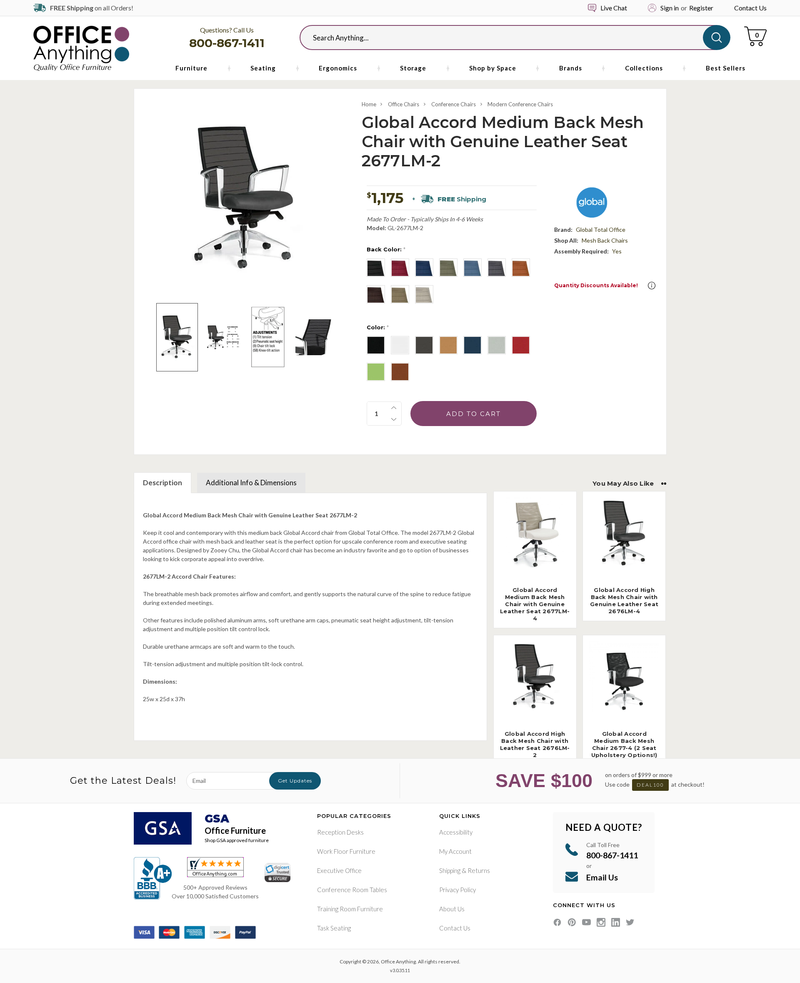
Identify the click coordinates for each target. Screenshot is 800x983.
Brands (570, 68)
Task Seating (334, 928)
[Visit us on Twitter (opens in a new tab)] (630, 922)
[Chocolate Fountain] (376, 294)
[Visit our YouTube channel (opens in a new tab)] (586, 922)
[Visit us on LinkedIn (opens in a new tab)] (615, 922)
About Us (452, 909)
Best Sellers (725, 68)
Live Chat (613, 8)
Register (701, 8)
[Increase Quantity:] (393, 408)
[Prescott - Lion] (448, 345)
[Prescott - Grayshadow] (424, 345)
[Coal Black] (376, 267)
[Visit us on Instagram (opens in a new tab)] (601, 922)
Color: (378, 327)
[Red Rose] (400, 267)
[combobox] (508, 37)
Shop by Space (492, 68)
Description (162, 482)
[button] (651, 285)
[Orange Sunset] (521, 267)
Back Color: (386, 249)
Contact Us (750, 8)
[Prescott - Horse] (400, 372)
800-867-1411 (227, 43)
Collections (644, 68)
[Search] (716, 37)
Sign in (669, 8)
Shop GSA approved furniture (237, 840)
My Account (455, 851)
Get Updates (295, 780)
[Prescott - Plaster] (497, 345)
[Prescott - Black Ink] (376, 345)
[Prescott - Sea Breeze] (376, 372)
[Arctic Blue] (472, 267)
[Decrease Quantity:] (393, 419)
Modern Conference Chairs (520, 104)
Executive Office (339, 870)
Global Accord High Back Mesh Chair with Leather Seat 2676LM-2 (535, 744)
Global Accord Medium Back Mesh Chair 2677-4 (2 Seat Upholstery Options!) (624, 744)
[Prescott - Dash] (400, 345)
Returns (479, 870)
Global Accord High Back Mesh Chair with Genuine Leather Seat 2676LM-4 (624, 600)
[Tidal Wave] (424, 267)
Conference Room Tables (352, 889)
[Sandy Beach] (400, 294)
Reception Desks (340, 832)
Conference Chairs (453, 104)
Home (369, 104)
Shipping (449, 870)
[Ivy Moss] (448, 267)
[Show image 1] (177, 337)
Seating (263, 68)
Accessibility (455, 832)
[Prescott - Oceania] (472, 345)
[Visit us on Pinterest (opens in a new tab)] (572, 922)
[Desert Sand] (424, 294)
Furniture (191, 68)
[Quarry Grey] (497, 267)
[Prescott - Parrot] (521, 345)
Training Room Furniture (350, 909)
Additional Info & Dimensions (251, 482)
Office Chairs (403, 104)
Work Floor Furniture (346, 851)
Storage (413, 68)
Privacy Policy (457, 889)
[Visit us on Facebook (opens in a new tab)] (557, 922)
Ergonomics (338, 68)
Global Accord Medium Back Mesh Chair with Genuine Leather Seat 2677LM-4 (535, 604)
